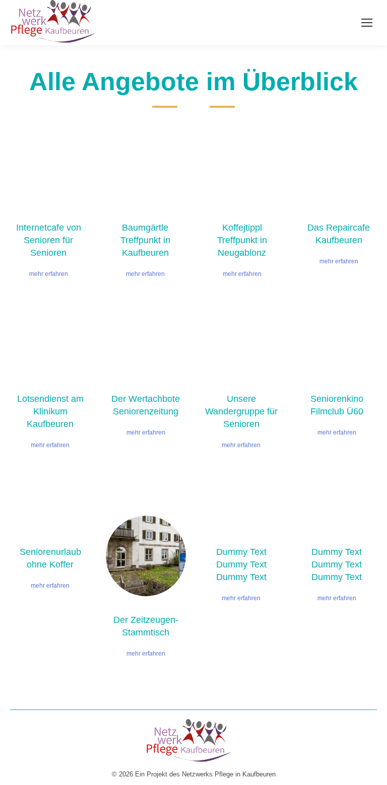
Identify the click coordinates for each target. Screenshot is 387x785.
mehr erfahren (48, 273)
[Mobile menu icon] (367, 23)
